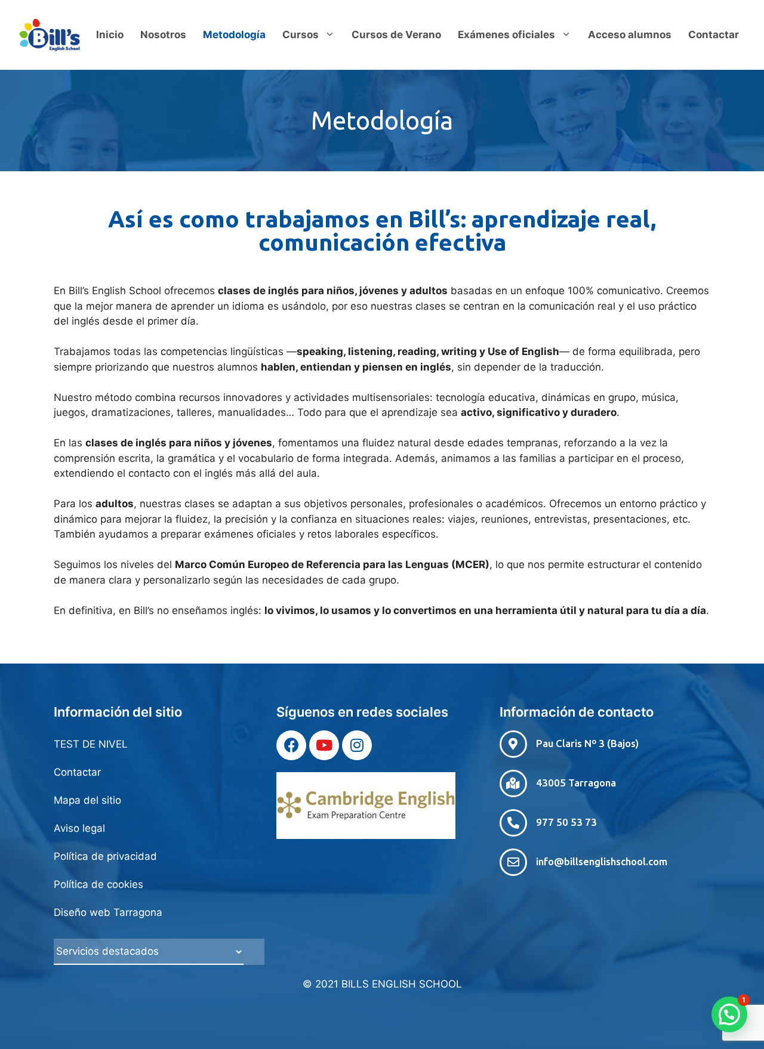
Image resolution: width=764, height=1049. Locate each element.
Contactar (713, 35)
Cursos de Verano (396, 35)
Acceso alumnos (629, 35)
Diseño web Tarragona (108, 912)
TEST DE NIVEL (91, 744)
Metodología (234, 35)
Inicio (110, 35)
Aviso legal (79, 828)
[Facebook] (291, 745)
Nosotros (163, 35)
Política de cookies (98, 884)
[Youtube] (324, 745)
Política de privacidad (105, 856)
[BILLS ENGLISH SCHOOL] (49, 34)
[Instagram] (357, 745)
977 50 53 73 (566, 822)
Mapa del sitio (87, 800)
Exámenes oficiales (506, 35)
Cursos (300, 35)
